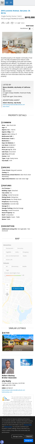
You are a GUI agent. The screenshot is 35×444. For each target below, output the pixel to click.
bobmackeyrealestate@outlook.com (14, 104)
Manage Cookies (18, 436)
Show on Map (18, 288)
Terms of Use (8, 426)
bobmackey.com (7, 392)
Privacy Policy (28, 425)
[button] (2, 442)
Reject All (29, 436)
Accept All (28, 440)
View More (6, 106)
